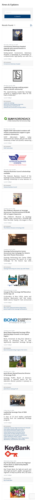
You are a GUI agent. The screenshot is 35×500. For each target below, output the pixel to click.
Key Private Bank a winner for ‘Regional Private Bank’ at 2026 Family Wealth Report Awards (17, 464)
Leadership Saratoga (9, 103)
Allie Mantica (7, 439)
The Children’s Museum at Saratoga (13, 227)
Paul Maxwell (27, 427)
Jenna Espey (22, 439)
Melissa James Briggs (9, 438)
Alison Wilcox (21, 429)
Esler (23, 227)
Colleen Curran (20, 430)
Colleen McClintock (8, 436)
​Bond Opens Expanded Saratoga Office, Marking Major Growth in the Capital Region (17, 334)
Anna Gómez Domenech (10, 430)
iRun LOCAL (7, 307)
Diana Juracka (14, 429)
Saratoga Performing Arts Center (12, 268)
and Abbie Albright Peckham (17, 433)
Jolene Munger (7, 435)
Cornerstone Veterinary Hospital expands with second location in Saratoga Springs (15, 48)
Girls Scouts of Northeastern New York (13, 104)
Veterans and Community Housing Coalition (15, 107)
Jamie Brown (7, 389)
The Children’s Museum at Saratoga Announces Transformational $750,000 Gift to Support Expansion (17, 212)
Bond (5, 350)
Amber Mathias (7, 432)
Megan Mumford (19, 427)
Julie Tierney (22, 432)
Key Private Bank (8, 480)
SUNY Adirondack (8, 148)
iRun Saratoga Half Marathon (19, 309)
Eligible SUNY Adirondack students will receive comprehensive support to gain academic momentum (17, 132)
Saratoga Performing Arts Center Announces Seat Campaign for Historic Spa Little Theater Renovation (17, 253)
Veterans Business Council (10, 187)
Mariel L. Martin (18, 436)
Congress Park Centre (21, 350)
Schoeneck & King (11, 350)
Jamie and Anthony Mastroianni (18, 307)
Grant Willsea (7, 429)
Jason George (14, 435)
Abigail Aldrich (25, 438)
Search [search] (18, 16)
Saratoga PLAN (16, 105)
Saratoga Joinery (8, 105)
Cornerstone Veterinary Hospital (12, 64)
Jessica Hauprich (8, 309)
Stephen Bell (7, 433)
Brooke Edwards (23, 435)
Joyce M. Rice (15, 432)
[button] (31, 25)
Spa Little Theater (25, 268)
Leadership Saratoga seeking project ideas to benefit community (16, 88)
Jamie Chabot (17, 438)
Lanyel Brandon (15, 439)
